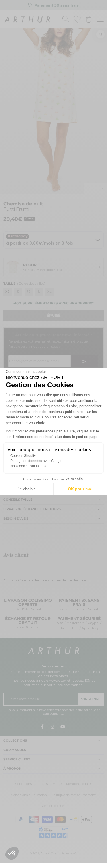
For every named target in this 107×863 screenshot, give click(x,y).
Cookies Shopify (23, 456)
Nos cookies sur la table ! (29, 466)
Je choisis (26, 489)
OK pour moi (80, 489)
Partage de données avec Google (36, 461)
